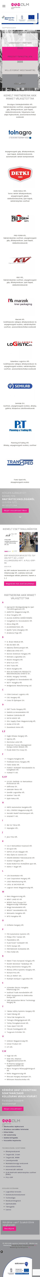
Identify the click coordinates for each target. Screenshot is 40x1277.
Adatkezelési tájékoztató (14, 1126)
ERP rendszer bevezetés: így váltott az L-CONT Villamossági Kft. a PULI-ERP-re (20, 559)
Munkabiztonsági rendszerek (17, 1163)
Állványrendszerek (13, 1151)
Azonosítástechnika (13, 1166)
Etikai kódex (8, 1132)
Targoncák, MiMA (13, 1157)
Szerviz (8, 1210)
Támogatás (10, 1207)
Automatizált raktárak (14, 1169)
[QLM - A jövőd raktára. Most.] (20, 6)
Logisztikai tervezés (13, 1192)
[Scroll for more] (20, 83)
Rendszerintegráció (13, 1201)
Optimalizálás (11, 1204)
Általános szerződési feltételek (16, 1129)
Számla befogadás (11, 1138)
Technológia (10, 1198)
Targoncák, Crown (13, 1155)
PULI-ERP (9, 1177)
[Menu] (4, 6)
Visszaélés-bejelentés (12, 1140)
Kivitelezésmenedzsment (15, 1195)
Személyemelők (12, 1160)
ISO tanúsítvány (10, 1135)
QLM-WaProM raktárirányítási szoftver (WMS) (21, 1173)
